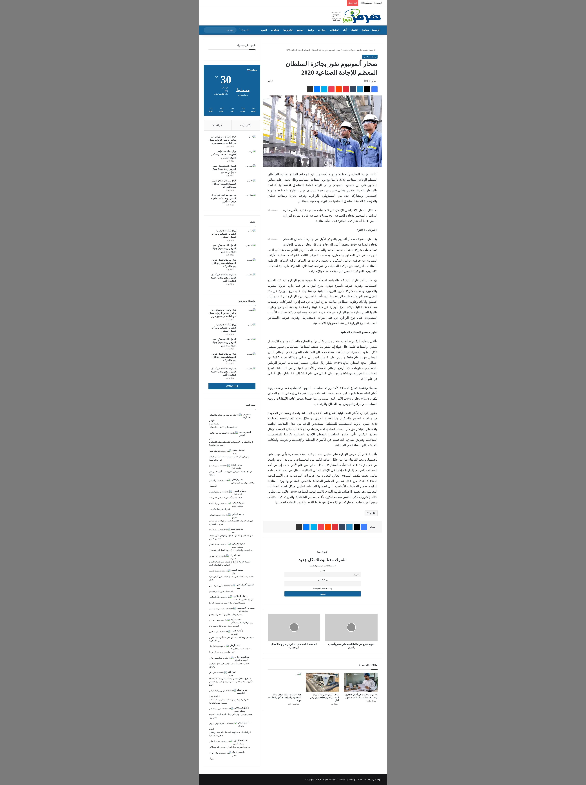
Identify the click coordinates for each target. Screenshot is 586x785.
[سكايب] (324, 89)
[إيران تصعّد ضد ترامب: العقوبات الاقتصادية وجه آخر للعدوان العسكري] (247, 155)
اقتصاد (354, 30)
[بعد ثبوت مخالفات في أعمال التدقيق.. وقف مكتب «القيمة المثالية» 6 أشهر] (361, 682)
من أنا (211, 759)
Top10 (370, 513)
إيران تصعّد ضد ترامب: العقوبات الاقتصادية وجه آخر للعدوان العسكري (223, 154)
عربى (364, 50)
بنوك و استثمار (348, 50)
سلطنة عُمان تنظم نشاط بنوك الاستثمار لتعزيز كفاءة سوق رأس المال (324, 697)
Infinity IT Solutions (357, 779)
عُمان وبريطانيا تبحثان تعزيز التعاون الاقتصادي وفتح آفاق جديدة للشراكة (224, 184)
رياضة (311, 30)
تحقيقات (334, 30)
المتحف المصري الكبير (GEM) (221, 591)
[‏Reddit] (339, 89)
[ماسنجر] (317, 89)
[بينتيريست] (346, 89)
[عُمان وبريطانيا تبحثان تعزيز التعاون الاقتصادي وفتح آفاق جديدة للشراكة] (247, 184)
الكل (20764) (232, 386)
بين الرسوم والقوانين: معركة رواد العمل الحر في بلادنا (231, 550)
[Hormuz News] (356, 16)
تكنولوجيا (287, 30)
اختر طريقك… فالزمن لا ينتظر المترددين (225, 614)
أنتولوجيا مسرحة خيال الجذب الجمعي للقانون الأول (229, 747)
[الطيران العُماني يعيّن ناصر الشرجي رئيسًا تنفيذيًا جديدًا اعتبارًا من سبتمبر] (247, 170)
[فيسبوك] (374, 89)
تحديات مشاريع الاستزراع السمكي (223, 427)
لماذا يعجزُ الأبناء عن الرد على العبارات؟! (225, 497)
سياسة (365, 30)
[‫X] (367, 89)
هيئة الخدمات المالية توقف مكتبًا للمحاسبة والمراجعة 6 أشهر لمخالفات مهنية (284, 697)
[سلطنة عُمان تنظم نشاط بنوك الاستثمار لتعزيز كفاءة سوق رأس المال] (322, 682)
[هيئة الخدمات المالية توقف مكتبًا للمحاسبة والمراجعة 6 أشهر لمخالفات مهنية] (284, 682)
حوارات (322, 30)
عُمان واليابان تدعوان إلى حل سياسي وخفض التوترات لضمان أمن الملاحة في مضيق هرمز (222, 140)
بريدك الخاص (323, 580)
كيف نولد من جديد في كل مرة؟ (221, 652)
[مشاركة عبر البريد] (310, 89)
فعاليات (275, 30)
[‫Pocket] (331, 89)
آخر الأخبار (217, 125)
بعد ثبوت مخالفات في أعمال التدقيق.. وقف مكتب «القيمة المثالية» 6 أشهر (223, 198)
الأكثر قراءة (245, 125)
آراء (345, 30)
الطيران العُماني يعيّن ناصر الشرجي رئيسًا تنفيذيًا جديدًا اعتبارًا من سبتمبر (224, 169)
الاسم (322, 571)
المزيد (264, 30)
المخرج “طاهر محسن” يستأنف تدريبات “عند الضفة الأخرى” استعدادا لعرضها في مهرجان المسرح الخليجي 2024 (231, 681)
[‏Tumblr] (353, 89)
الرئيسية (376, 30)
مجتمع (300, 30)
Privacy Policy (374, 779)
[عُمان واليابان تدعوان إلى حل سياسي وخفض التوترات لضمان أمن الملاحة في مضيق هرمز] (247, 141)
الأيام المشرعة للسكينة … (219, 509)
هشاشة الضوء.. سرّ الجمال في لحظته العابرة (227, 603)
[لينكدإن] (360, 89)
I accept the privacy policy (322, 589)
